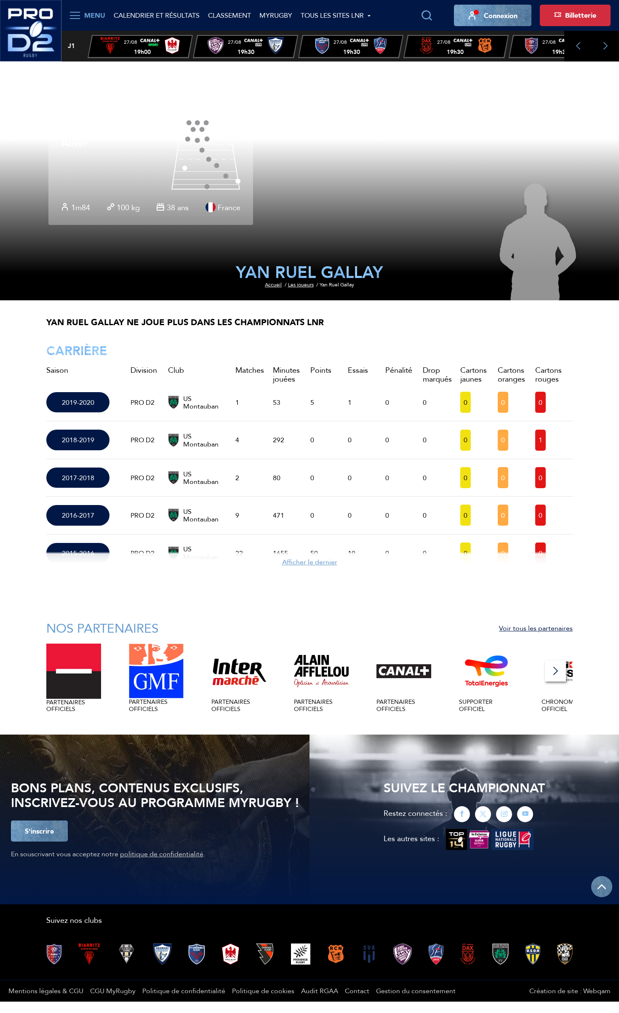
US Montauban (201, 402)
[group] (140, 46)
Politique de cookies (263, 991)
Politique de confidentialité (183, 991)
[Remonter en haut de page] (601, 886)
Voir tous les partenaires (536, 628)
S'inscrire (39, 831)
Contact (357, 991)
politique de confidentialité (161, 854)
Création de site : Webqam (570, 990)
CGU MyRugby (113, 991)
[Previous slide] (578, 46)
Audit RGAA (319, 991)
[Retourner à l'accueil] (30, 30)
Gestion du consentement (416, 990)
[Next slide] (605, 46)
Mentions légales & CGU (45, 991)
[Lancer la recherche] (426, 15)
